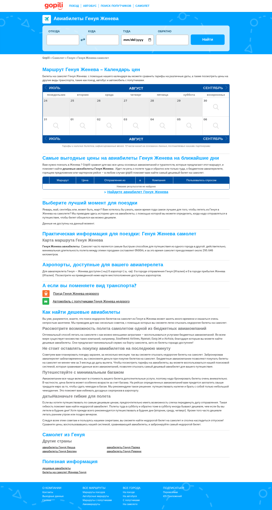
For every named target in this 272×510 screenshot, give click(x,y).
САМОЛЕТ (142, 6)
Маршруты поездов (94, 492)
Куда (92, 31)
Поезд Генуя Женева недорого (76, 293)
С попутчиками (131, 500)
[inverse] (82, 39)
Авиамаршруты (91, 504)
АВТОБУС (90, 6)
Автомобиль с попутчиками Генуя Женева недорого (91, 301)
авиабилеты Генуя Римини (124, 451)
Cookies (46, 500)
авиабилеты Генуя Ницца (58, 447)
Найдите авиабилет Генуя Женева (137, 192)
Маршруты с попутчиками (97, 500)
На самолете (130, 504)
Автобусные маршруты (96, 496)
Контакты (47, 492)
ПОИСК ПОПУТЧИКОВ (116, 6)
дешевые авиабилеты (56, 468)
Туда (126, 31)
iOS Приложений (172, 496)
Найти (207, 39)
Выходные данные (53, 496)
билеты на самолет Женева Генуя (64, 472)
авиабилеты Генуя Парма (123, 447)
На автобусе (130, 496)
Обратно (164, 31)
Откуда (54, 31)
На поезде (129, 492)
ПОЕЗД (74, 6)
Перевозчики (170, 492)
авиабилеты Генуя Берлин (59, 451)
